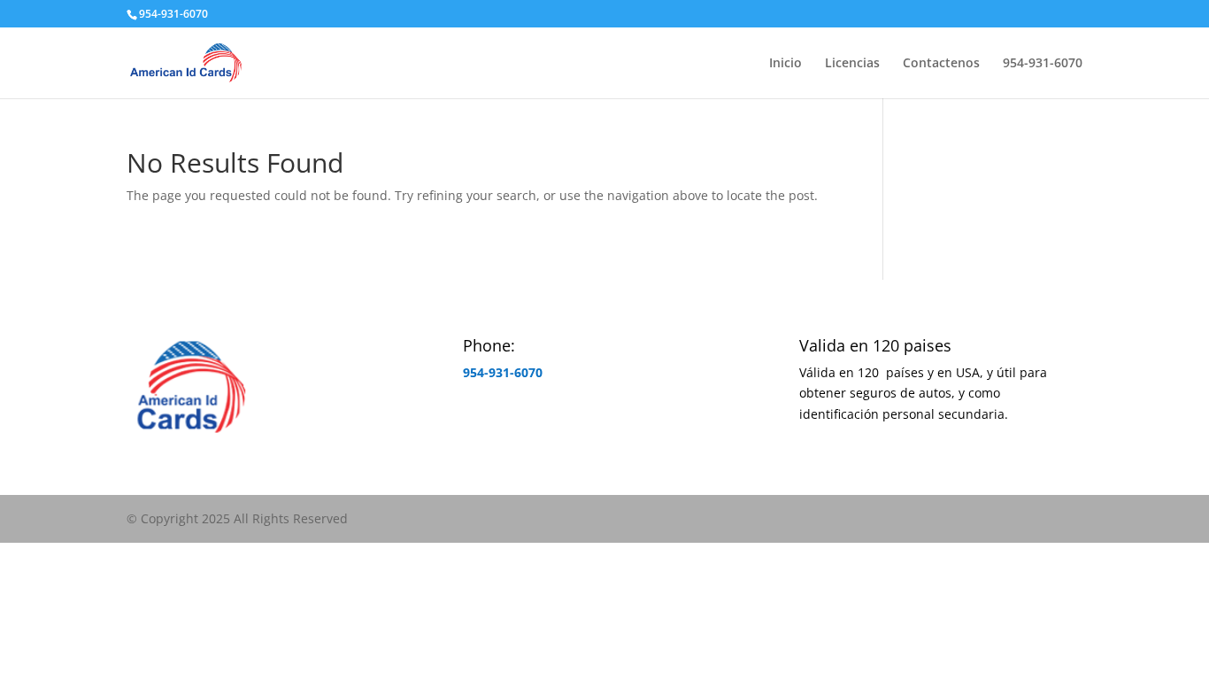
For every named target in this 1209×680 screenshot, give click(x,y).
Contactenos (941, 64)
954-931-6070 (173, 13)
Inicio (785, 64)
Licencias (852, 64)
